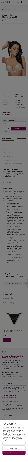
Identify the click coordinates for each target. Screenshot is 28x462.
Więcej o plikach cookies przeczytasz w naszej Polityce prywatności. (13, 439)
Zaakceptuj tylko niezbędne (14, 443)
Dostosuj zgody (14, 448)
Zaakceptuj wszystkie (14, 452)
